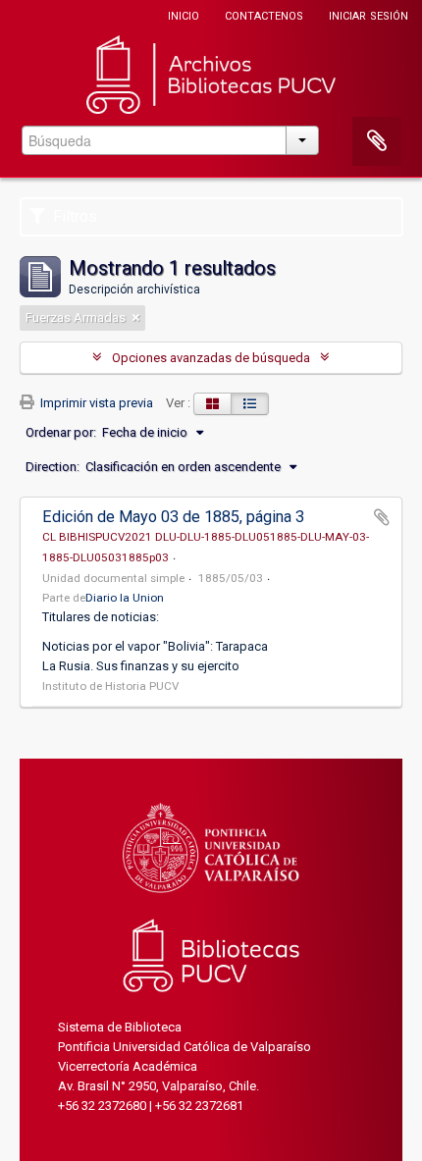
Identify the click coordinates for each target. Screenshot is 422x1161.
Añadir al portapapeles (382, 517)
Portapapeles (376, 141)
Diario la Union (124, 598)
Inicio (183, 14)
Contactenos (264, 14)
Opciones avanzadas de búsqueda (211, 357)
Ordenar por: (61, 432)
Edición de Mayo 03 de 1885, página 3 (173, 516)
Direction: (52, 466)
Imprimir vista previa (95, 403)
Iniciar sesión (368, 14)
